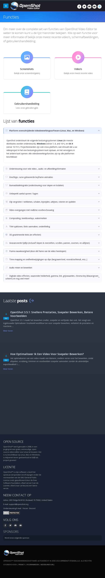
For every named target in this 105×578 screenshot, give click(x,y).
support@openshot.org (18, 504)
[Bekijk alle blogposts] (32, 300)
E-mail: (18, 508)
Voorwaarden (33, 564)
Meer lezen (8, 331)
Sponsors (11, 531)
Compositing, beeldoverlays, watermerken (28, 218)
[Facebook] (79, 7)
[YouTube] (94, 7)
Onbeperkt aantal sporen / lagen (23, 193)
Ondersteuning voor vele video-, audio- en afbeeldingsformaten (37, 168)
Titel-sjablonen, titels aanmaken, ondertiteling (29, 226)
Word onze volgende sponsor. (17, 538)
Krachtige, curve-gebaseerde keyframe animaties (31, 177)
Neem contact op (17, 495)
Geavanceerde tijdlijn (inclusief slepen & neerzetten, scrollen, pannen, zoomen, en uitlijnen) (49, 243)
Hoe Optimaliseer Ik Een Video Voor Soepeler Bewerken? (47, 354)
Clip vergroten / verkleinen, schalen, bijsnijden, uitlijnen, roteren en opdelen (42, 201)
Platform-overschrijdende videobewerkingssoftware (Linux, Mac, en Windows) (46, 130)
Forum (25, 508)
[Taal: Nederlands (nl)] (99, 7)
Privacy (21, 564)
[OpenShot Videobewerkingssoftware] (13, 553)
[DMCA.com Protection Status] (11, 513)
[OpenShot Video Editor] (25, 5)
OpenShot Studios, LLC (70, 561)
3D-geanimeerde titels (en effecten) (25, 234)
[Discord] (89, 7)
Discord (32, 508)
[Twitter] (84, 7)
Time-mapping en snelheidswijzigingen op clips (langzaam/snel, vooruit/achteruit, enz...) (48, 259)
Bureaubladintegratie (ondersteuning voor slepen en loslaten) (36, 185)
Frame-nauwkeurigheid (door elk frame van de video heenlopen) (37, 251)
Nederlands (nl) (47, 564)
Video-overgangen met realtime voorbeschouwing (31, 210)
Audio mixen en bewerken (20, 267)
